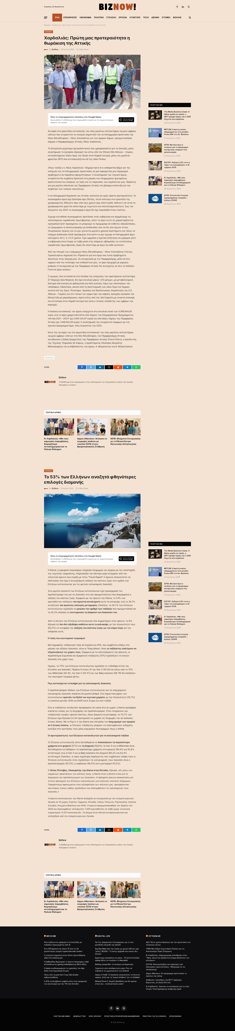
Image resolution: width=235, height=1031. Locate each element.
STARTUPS (135, 17)
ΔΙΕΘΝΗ (155, 17)
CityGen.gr (154, 936)
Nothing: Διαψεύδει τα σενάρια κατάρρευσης (114, 964)
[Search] (189, 17)
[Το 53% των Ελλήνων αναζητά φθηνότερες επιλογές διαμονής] (92, 521)
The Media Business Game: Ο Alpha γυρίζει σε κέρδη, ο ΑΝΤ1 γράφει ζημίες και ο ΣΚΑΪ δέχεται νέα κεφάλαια (177, 115)
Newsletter (79, 1016)
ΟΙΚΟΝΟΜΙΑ (85, 17)
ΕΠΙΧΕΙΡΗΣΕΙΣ (70, 17)
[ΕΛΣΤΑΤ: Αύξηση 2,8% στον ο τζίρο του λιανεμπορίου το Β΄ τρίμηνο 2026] (155, 165)
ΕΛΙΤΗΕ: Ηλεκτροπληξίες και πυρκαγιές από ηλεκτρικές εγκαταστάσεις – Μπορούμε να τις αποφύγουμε (165, 966)
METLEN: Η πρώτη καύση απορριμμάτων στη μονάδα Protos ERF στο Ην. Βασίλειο (176, 131)
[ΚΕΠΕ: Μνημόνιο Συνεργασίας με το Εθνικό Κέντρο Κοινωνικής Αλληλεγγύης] (126, 426)
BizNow (55, 49)
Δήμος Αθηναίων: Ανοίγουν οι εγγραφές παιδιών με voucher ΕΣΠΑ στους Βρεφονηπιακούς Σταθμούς (92, 442)
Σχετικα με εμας (62, 1016)
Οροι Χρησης (95, 1016)
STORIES (166, 17)
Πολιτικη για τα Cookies (154, 1016)
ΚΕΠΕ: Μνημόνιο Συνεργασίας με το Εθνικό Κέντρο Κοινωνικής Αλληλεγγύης (126, 441)
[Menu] (45, 17)
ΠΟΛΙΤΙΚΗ (99, 17)
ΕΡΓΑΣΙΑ (123, 17)
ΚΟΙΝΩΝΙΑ (48, 32)
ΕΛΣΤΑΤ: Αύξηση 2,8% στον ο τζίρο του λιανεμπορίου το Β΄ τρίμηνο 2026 (177, 164)
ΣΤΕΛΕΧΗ (111, 17)
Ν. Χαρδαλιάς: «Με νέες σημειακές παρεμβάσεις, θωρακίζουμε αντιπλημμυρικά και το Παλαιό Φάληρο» (56, 444)
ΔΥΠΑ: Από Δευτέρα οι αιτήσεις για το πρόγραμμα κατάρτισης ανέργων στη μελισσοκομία (176, 148)
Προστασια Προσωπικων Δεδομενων (121, 1016)
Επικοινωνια (175, 1016)
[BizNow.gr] (117, 6)
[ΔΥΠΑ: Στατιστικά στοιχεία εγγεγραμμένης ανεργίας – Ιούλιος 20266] (155, 198)
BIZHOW (177, 17)
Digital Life (103, 936)
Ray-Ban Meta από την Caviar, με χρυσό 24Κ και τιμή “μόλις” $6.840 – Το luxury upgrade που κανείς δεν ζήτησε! (117, 951)
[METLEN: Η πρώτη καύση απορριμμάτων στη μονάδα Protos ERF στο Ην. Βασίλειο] (155, 132)
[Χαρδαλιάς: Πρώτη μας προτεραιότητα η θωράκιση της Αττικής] (92, 82)
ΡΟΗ (57, 17)
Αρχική (47, 25)
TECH (146, 17)
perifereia (49, 358)
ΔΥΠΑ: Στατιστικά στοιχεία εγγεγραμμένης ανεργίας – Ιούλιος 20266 (176, 197)
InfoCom (51, 936)
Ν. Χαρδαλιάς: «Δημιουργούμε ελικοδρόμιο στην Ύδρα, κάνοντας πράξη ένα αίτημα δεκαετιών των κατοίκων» (167, 957)
